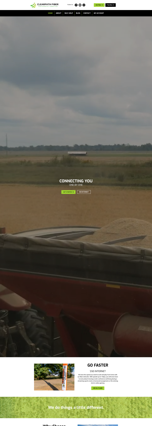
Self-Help (69, 13)
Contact (87, 13)
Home (50, 13)
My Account (99, 13)
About (58, 13)
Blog (78, 13)
